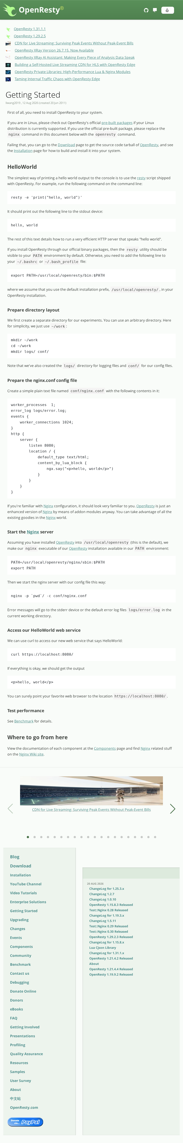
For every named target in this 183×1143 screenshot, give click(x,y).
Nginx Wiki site (31, 754)
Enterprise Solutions (28, 901)
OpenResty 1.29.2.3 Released (111, 937)
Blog (14, 857)
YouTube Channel (26, 884)
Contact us (19, 973)
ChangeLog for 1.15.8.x (106, 942)
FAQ (13, 1018)
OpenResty (41, 9)
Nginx (48, 505)
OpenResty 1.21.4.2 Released (111, 958)
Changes (17, 928)
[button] (167, 10)
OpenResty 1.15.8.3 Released (111, 905)
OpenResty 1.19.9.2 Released (111, 974)
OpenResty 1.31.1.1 (30, 28)
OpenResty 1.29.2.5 (30, 36)
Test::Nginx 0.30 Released (108, 931)
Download (20, 866)
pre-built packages (117, 122)
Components (21, 946)
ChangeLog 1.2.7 (101, 894)
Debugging (19, 982)
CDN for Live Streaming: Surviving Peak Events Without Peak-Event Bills (74, 43)
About (15, 1089)
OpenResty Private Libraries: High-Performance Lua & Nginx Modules (73, 71)
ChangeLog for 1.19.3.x (106, 915)
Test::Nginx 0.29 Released (108, 926)
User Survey (20, 1080)
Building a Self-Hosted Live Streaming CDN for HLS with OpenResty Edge (75, 64)
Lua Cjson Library (102, 947)
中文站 (15, 1098)
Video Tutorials (23, 892)
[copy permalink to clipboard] (5, 166)
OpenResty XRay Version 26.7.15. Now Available (54, 50)
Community (20, 955)
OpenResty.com (24, 1107)
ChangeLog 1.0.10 (102, 899)
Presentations (22, 1036)
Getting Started (23, 910)
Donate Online (23, 991)
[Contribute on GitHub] (147, 10)
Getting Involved (25, 1027)
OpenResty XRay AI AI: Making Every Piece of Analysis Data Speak (75, 57)
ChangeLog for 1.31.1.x (106, 953)
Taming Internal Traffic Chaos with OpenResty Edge (57, 78)
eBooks (16, 1009)
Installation (20, 875)
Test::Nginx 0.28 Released (108, 910)
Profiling (17, 1044)
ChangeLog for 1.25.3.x (106, 888)
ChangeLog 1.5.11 (102, 921)
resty (141, 177)
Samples (17, 1071)
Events (16, 937)
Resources (19, 1062)
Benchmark (20, 964)
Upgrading (19, 919)
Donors (16, 1000)
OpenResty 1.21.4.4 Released (111, 969)
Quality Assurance (26, 1053)
